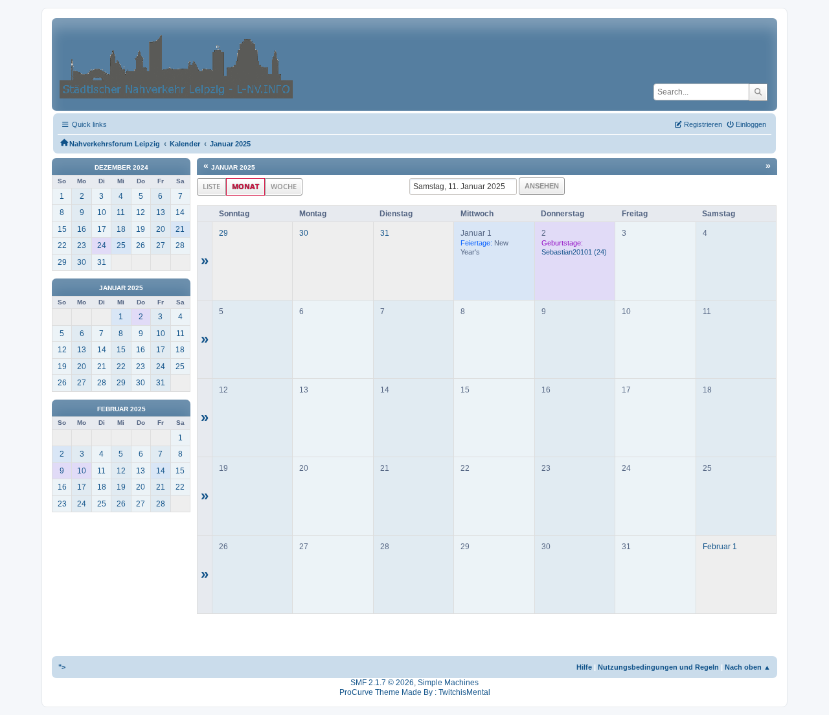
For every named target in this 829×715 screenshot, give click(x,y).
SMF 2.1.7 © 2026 (382, 682)
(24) (574, 252)
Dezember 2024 (121, 167)
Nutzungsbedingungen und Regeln (658, 667)
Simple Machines (448, 682)
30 (303, 233)
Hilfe (584, 667)
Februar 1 (720, 546)
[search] (758, 92)
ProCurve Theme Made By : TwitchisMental (414, 692)
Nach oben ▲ (748, 667)
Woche (284, 186)
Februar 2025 (121, 409)
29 (223, 233)
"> (61, 667)
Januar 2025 (121, 287)
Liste (211, 186)
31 (384, 233)
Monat (245, 186)
